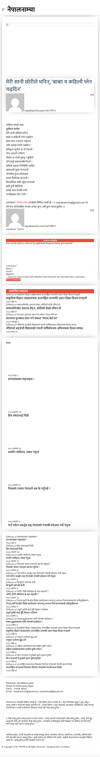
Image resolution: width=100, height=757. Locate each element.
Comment (11, 266)
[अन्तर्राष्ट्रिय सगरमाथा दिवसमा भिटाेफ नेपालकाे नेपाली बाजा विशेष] (39, 664)
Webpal (66, 747)
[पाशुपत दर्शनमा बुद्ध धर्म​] (21, 637)
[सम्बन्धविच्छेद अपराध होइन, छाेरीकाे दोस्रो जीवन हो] (33, 305)
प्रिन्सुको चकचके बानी (15, 585)
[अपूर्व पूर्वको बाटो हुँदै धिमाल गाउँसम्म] (27, 610)
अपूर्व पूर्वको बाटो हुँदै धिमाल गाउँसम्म (21, 613)
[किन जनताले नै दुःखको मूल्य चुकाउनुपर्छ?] (29, 655)
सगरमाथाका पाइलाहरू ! (21, 379)
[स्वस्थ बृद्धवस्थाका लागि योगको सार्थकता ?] (29, 619)
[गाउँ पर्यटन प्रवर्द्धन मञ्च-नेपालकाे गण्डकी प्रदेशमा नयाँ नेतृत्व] (36, 573)
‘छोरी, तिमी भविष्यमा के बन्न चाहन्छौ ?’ (22, 594)
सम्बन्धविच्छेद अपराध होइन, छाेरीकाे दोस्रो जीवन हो (33, 308)
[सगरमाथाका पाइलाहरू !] (22, 537)
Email (9, 271)
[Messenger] (26, 229)
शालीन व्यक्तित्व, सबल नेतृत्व (23, 452)
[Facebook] (0, 750)
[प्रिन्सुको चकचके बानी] (20, 582)
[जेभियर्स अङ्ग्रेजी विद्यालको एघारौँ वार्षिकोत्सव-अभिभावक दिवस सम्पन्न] (41, 325)
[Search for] (96, 11)
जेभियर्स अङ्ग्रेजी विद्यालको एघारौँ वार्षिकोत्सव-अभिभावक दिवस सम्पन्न (44, 328)
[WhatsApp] (27, 229)
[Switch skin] (92, 11)
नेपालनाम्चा (22, 202)
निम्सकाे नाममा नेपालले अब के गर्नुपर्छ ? (29, 488)
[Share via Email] (28, 229)
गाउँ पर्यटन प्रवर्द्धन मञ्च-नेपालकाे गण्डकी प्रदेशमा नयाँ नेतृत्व (39, 525)
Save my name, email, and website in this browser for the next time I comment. (46, 277)
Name (9, 269)
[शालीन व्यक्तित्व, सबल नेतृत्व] (23, 555)
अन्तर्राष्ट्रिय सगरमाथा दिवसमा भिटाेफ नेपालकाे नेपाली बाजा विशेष (34, 667)
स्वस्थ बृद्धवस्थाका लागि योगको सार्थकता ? (24, 622)
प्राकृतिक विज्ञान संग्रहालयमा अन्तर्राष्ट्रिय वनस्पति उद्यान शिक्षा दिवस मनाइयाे (46, 298)
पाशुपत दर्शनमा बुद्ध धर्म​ (16, 640)
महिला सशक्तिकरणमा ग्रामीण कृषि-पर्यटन (24, 649)
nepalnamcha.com (34, 110)
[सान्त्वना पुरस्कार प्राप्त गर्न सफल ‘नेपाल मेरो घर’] (31, 315)
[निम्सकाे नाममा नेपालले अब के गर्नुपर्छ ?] (28, 564)
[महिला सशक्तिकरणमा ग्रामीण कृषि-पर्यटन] (29, 646)
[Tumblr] (25, 229)
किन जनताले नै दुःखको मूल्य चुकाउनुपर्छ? (23, 658)
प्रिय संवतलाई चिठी (18, 415)
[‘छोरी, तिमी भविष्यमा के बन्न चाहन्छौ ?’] (27, 591)
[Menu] (3, 11)
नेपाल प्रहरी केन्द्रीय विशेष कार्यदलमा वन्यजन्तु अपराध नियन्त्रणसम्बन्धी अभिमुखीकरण (42, 604)
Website (10, 274)
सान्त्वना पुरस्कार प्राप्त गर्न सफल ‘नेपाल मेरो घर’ (32, 318)
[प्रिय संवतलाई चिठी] (19, 546)
